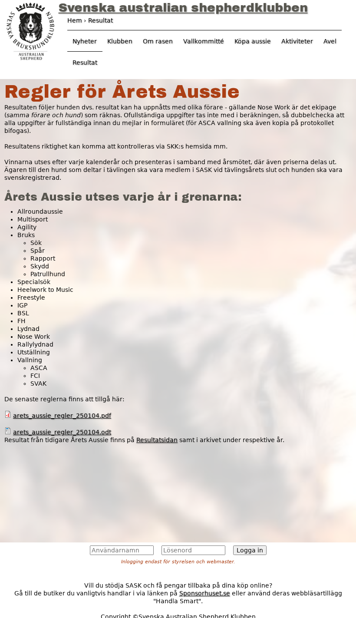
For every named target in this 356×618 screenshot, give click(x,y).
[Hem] (30, 30)
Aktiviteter (297, 41)
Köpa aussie (252, 41)
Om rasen (158, 41)
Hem (74, 20)
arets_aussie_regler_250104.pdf (62, 415)
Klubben (119, 41)
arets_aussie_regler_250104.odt (62, 432)
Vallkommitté (203, 41)
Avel (329, 41)
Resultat (85, 62)
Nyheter (85, 41)
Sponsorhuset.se (204, 593)
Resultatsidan (157, 439)
